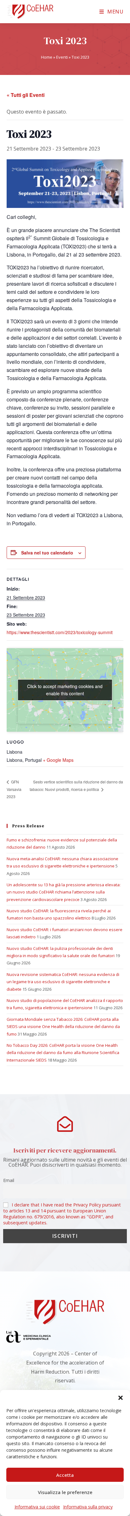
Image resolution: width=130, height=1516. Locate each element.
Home (46, 57)
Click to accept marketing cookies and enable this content (65, 690)
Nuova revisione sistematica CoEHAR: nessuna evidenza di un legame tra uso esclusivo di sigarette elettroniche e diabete (63, 982)
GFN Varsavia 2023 (14, 789)
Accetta (65, 1475)
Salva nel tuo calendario (47, 552)
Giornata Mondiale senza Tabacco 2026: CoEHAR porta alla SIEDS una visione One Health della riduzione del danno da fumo (63, 1026)
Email (8, 1180)
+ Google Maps (58, 760)
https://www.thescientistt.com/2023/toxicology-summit (60, 632)
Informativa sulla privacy (88, 1507)
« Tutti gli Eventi (25, 94)
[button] (120, 1398)
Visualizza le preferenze (65, 1492)
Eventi (62, 57)
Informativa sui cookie (37, 1507)
